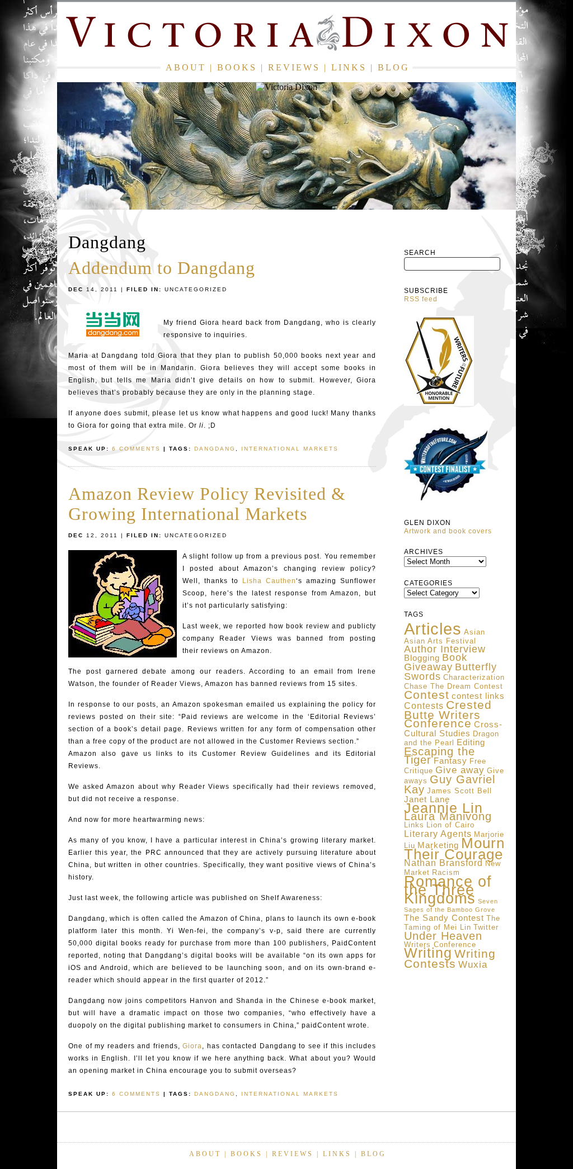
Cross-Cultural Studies (453, 729)
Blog (394, 67)
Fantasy (450, 760)
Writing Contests (450, 959)
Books (237, 67)
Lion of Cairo (450, 825)
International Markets (290, 449)
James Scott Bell (459, 791)
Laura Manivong (448, 816)
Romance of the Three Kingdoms (448, 890)
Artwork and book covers (448, 531)
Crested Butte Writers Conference (448, 714)
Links (349, 67)
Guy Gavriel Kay (449, 784)
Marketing (438, 845)
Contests (424, 706)
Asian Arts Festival (440, 641)
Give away (460, 769)
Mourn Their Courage (454, 848)
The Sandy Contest (444, 918)
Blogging (422, 658)
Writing (428, 952)
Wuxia (472, 964)
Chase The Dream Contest (453, 686)
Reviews (294, 67)
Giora (192, 1046)
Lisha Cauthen (269, 581)
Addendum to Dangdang (161, 268)
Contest (426, 694)
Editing (471, 742)
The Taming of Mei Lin (452, 922)
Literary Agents (438, 834)
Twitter (486, 927)
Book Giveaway (435, 662)
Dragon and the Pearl (451, 738)
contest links (478, 696)
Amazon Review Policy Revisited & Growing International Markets (207, 504)
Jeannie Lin (443, 808)
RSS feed (421, 299)
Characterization (474, 677)
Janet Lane (427, 799)
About (186, 67)
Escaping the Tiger (439, 755)
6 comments (136, 449)
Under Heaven (443, 936)
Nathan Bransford (443, 863)
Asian (474, 632)
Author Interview (445, 649)
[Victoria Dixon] (286, 35)
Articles (433, 628)
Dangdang (215, 449)
